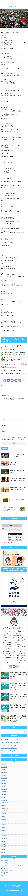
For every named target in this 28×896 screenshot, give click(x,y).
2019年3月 (4, 847)
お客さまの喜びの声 (12, 885)
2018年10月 (4, 849)
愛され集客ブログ (6, 385)
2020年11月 (4, 805)
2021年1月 (4, 800)
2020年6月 (4, 819)
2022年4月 (4, 764)
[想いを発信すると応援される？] (15, 380)
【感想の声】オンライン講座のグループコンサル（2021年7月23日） (18, 707)
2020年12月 (4, 802)
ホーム (5, 885)
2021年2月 (4, 797)
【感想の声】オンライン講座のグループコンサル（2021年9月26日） (18, 685)
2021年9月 (4, 778)
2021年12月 (4, 769)
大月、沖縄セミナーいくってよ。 (10, 739)
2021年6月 (4, 786)
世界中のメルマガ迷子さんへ (9, 748)
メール (4, 425)
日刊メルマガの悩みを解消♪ (8, 751)
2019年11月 (4, 838)
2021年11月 (4, 772)
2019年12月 (4, 836)
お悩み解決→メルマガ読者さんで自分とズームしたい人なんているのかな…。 (18, 718)
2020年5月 (4, 822)
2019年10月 (4, 841)
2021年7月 (4, 783)
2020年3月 (4, 827)
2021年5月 (4, 789)
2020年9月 (4, 811)
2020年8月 (4, 814)
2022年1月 (4, 767)
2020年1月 (4, 833)
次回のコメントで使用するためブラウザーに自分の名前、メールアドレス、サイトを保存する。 (13, 438)
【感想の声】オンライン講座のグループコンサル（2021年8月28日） (18, 696)
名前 (3, 419)
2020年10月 (4, 808)
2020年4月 (4, 825)
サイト (3, 431)
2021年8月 (4, 780)
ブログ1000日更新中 (15, 886)
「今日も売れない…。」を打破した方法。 (12, 745)
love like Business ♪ (14, 890)
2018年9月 (4, 852)
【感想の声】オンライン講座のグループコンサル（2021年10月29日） (18, 674)
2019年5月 (4, 844)
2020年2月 (4, 830)
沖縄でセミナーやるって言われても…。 (11, 742)
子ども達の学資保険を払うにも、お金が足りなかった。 (17, 480)
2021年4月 (4, 791)
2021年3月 (4, 794)
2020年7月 (4, 816)
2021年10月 (4, 775)
